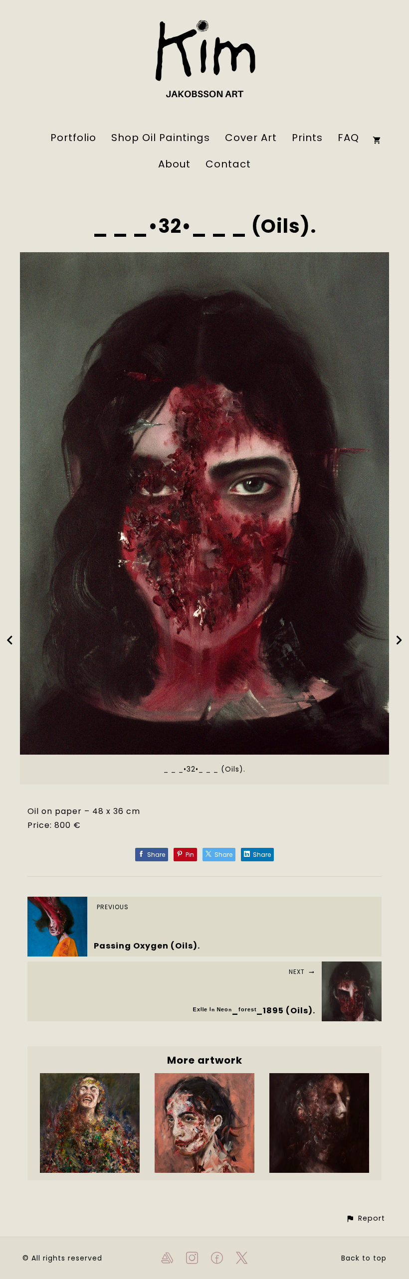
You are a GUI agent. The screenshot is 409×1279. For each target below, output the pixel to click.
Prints (307, 138)
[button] (365, 1218)
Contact (228, 164)
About (174, 164)
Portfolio (73, 138)
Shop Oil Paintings (160, 138)
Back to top (364, 1258)
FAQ (348, 138)
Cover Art (251, 138)
